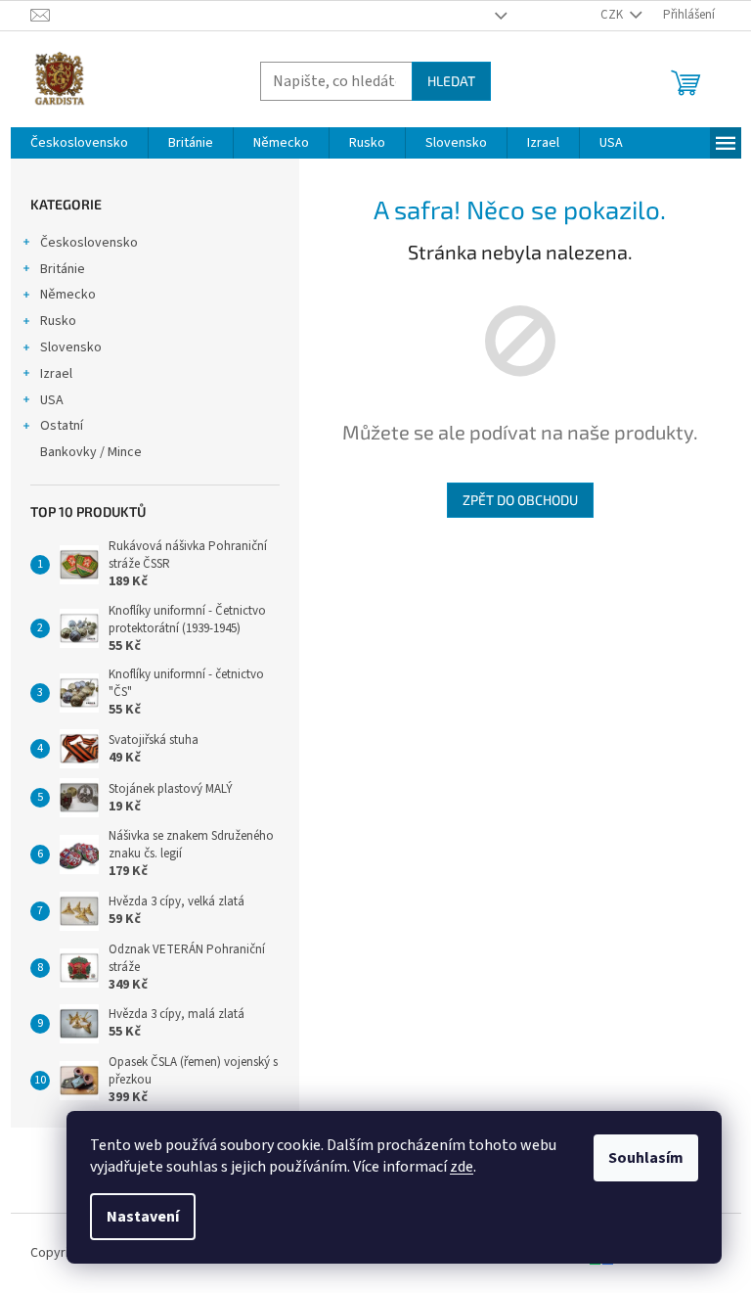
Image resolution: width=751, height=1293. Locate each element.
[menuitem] (79, 143)
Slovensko (71, 347)
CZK (613, 14)
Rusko (58, 321)
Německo (68, 294)
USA (52, 400)
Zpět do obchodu (520, 499)
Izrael (56, 374)
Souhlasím (646, 1158)
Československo (89, 243)
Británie (62, 269)
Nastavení (143, 1216)
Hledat (451, 80)
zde (461, 1167)
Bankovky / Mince (91, 452)
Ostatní (61, 426)
